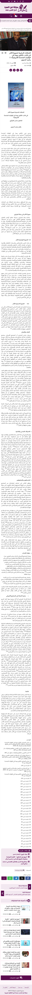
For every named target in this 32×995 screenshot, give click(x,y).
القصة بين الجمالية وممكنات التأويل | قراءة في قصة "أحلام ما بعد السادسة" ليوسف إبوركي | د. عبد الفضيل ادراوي (11, 966)
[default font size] (14, 70)
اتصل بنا (5, 987)
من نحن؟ (20, 987)
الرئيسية (27, 987)
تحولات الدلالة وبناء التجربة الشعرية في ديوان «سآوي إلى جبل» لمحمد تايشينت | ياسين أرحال (12, 909)
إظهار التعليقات (14, 978)
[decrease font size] (17, 70)
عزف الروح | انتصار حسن (20, 854)
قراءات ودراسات (19, 28)
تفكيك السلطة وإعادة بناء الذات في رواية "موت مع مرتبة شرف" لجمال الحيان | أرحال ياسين (11, 932)
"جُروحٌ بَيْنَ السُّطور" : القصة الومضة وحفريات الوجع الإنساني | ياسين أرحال (16, 858)
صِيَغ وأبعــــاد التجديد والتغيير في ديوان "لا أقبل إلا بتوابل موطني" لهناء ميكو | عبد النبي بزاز (11, 943)
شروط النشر (13, 987)
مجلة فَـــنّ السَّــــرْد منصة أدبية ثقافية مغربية (16, 993)
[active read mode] (21, 70)
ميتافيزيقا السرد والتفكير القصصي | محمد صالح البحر (15, 862)
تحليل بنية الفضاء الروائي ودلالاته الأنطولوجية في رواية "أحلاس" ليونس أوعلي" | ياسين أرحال (11, 954)
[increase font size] (10, 70)
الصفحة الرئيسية (27, 28)
